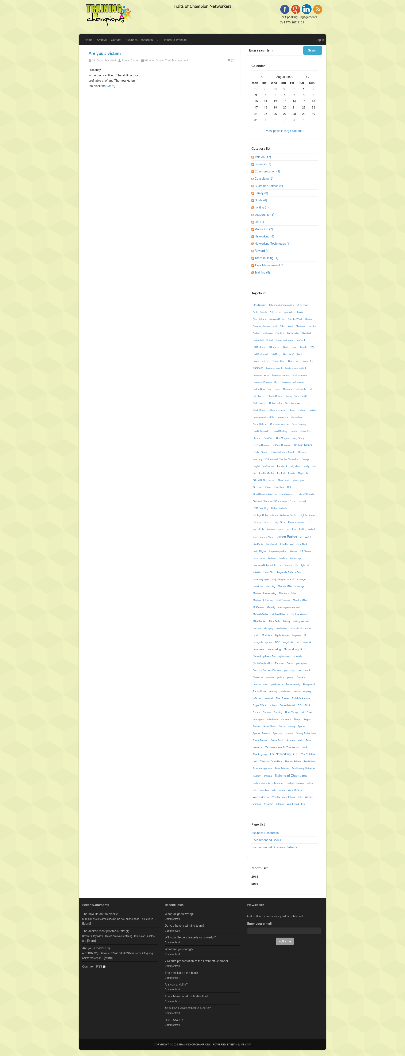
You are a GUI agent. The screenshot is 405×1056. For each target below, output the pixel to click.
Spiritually (278, 733)
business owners (281, 375)
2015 (254, 876)
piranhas (270, 677)
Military (286, 621)
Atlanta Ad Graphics (306, 326)
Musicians (267, 635)
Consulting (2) (264, 178)
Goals (268, 487)
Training (268, 775)
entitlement (268, 466)
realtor (297, 691)
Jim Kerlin (258, 544)
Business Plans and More (266, 382)
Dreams (302, 452)
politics (280, 677)
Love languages (261, 579)
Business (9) (263, 164)
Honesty (257, 522)
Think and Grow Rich (271, 761)
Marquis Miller (285, 586)
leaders (283, 558)
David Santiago (280, 431)
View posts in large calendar (285, 131)
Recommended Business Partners (274, 847)
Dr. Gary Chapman (281, 445)
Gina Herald (284, 480)
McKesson (258, 607)
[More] (111, 86)
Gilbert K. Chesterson (264, 480)
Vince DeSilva (295, 790)
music (256, 635)
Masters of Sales (287, 593)
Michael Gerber (261, 614)
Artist (282, 326)
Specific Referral (261, 733)
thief (255, 761)
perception (301, 663)
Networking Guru (295, 649)
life (297, 565)
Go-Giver (279, 487)
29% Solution (259, 304)
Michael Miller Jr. (280, 614)
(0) (232, 60)
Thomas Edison (293, 761)
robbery (273, 705)
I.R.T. (309, 522)
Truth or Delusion (295, 783)
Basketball (258, 340)
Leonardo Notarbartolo (264, 565)
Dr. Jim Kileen (260, 452)
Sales (310, 712)
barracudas (293, 333)
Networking (274, 649)
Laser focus (259, 558)
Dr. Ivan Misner (303, 445)
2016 (254, 883)
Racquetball (309, 684)
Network (307, 642)
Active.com (275, 312)
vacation (264, 790)
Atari (290, 326)
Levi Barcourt (286, 565)
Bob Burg (275, 354)
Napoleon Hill (299, 635)
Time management (262, 768)
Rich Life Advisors (301, 698)
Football (281, 473)
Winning (309, 796)
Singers (307, 719)
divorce (257, 438)
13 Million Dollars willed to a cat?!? (188, 1008)
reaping (307, 691)
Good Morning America (265, 494)
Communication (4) (267, 171)
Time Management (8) (270, 265)
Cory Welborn (260, 424)
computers (282, 417)
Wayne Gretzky (261, 796)
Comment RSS (92, 966)
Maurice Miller (300, 600)
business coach (274, 368)
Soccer (256, 726)
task (300, 740)
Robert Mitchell (287, 705)
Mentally (271, 607)
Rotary (256, 712)
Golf (289, 487)
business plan (300, 375)
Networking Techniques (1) (272, 243)
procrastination (260, 684)
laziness (272, 558)
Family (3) (261, 193)
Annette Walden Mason (300, 319)
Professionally (293, 684)
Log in (320, 40)
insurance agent (275, 529)
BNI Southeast (260, 354)
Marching (270, 586)
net (298, 642)
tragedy (257, 775)
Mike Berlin (274, 621)
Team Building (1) (266, 258)
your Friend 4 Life (296, 803)
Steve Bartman (260, 740)
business (258, 368)
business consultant (295, 368)
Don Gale (268, 438)
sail (302, 712)
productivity (277, 684)
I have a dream (296, 522)
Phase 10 (258, 677)
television (257, 747)
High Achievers (307, 515)
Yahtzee (280, 803)
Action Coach (260, 312)
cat (310, 389)
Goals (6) (261, 200)
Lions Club (268, 572)
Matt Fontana (283, 600)
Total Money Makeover (303, 768)
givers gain (298, 480)
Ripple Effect (259, 705)
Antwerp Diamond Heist (265, 326)
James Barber (130, 60)
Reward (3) (262, 250)
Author (256, 333)
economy (257, 459)
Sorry (282, 726)
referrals (257, 698)
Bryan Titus (307, 361)
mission (257, 628)
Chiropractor (275, 403)
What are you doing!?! (179, 949)
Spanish (302, 726)
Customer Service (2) (269, 186)
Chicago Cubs (292, 396)
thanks (305, 747)
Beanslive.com (240, 1044)
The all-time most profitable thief (103, 931)
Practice (301, 677)
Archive (102, 40)
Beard (269, 340)
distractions (306, 431)
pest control (304, 670)
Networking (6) (264, 236)
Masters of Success (263, 600)
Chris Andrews (292, 403)
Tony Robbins (282, 768)
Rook (307, 705)
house (268, 522)
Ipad (255, 537)
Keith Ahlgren (259, 551)
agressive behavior (294, 312)
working (257, 803)
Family (159, 60)
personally (289, 670)
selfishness (272, 719)
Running (278, 712)
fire (254, 473)
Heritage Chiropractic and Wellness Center (275, 515)
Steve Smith (277, 740)
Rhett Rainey (282, 698)
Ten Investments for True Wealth (282, 747)
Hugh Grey (279, 522)
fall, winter (295, 466)
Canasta (287, 389)
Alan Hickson (259, 319)
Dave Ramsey (299, 424)
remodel (269, 698)
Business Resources (139, 40)
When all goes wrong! (179, 914)
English (256, 466)
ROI (300, 705)
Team (308, 740)
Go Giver (257, 487)
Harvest (302, 501)
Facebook (282, 466)
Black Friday (289, 347)
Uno (255, 790)
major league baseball (283, 579)
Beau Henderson (284, 340)
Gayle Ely (303, 473)
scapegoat (258, 719)
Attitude (149, 60)
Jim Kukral (271, 544)
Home (89, 40)
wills (300, 796)
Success (290, 740)
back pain (268, 333)
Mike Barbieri (259, 621)
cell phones (259, 396)
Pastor (289, 663)
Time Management (176, 60)
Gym (292, 501)
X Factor (268, 803)
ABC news (302, 304)
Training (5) (262, 272)
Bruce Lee (293, 361)
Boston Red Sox (261, 361)
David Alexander (261, 431)
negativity (288, 642)
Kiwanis (293, 551)
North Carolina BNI (262, 663)
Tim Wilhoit (309, 761)
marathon (258, 586)
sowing (291, 726)
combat (313, 410)
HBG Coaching (260, 508)
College (302, 410)
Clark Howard (260, 410)
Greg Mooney (286, 494)
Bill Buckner (259, 347)
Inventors (291, 529)
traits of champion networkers (268, 783)
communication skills (263, 417)
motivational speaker (300, 628)
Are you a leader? (94, 948)
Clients (292, 410)
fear (314, 466)
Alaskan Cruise (277, 319)
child (304, 396)
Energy (305, 459)
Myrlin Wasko (282, 635)
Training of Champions (291, 775)
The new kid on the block (99, 914)
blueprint (303, 347)
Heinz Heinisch (279, 508)
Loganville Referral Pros (289, 572)
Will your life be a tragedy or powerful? (190, 937)
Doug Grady (298, 438)
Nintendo (297, 656)
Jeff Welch (305, 537)
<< (262, 77)
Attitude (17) (263, 157)
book (299, 354)
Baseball (306, 333)
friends (291, 473)
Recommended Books (266, 840)
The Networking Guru (284, 754)
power (290, 677)
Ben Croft (300, 340)
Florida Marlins (266, 473)
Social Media (269, 726)
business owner (261, 375)
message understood (289, 607)
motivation (282, 628)
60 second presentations (281, 304)
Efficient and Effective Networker (282, 459)
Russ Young (291, 712)
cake (277, 389)
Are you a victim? (105, 54)
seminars (286, 719)
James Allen (266, 537)
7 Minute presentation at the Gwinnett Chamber (196, 961)
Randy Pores (259, 691)
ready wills (285, 691)
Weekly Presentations (283, 796)
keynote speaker (278, 551)
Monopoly (269, 628)
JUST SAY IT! (174, 1020)
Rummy (267, 712)
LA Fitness (305, 551)
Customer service (279, 424)
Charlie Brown (274, 396)
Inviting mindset (307, 529)
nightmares (284, 656)
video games (278, 790)
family (306, 466)
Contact (116, 40)
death (294, 431)
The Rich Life (308, 754)
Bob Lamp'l (288, 354)
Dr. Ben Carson (261, 445)
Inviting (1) (262, 207)
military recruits (301, 621)
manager (301, 579)
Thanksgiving (260, 754)
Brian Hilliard (279, 361)
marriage (299, 586)
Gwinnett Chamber (306, 494)
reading (273, 691)
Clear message (278, 410)
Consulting (296, 417)
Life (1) (259, 222)
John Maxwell (286, 544)
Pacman (279, 663)
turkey (310, 783)
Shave (297, 719)
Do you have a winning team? (184, 925)
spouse (289, 733)
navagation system (262, 642)
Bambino (279, 333)
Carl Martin (300, 389)
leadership (295, 558)
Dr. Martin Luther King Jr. (282, 452)
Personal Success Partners (267, 670)
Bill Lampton (274, 347)
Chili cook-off (259, 403)
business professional (293, 382)
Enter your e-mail (259, 923)
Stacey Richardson (306, 733)
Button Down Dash (262, 389)
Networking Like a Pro (264, 656)
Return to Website (175, 40)
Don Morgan (282, 438)
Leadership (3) (264, 214)
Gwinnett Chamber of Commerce (270, 501)
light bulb (305, 565)
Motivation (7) (264, 229)
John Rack (302, 544)
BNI (312, 347)
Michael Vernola (300, 614)
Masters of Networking (264, 593)
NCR (277, 642)
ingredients (258, 529)
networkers (259, 649)
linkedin (257, 572)
